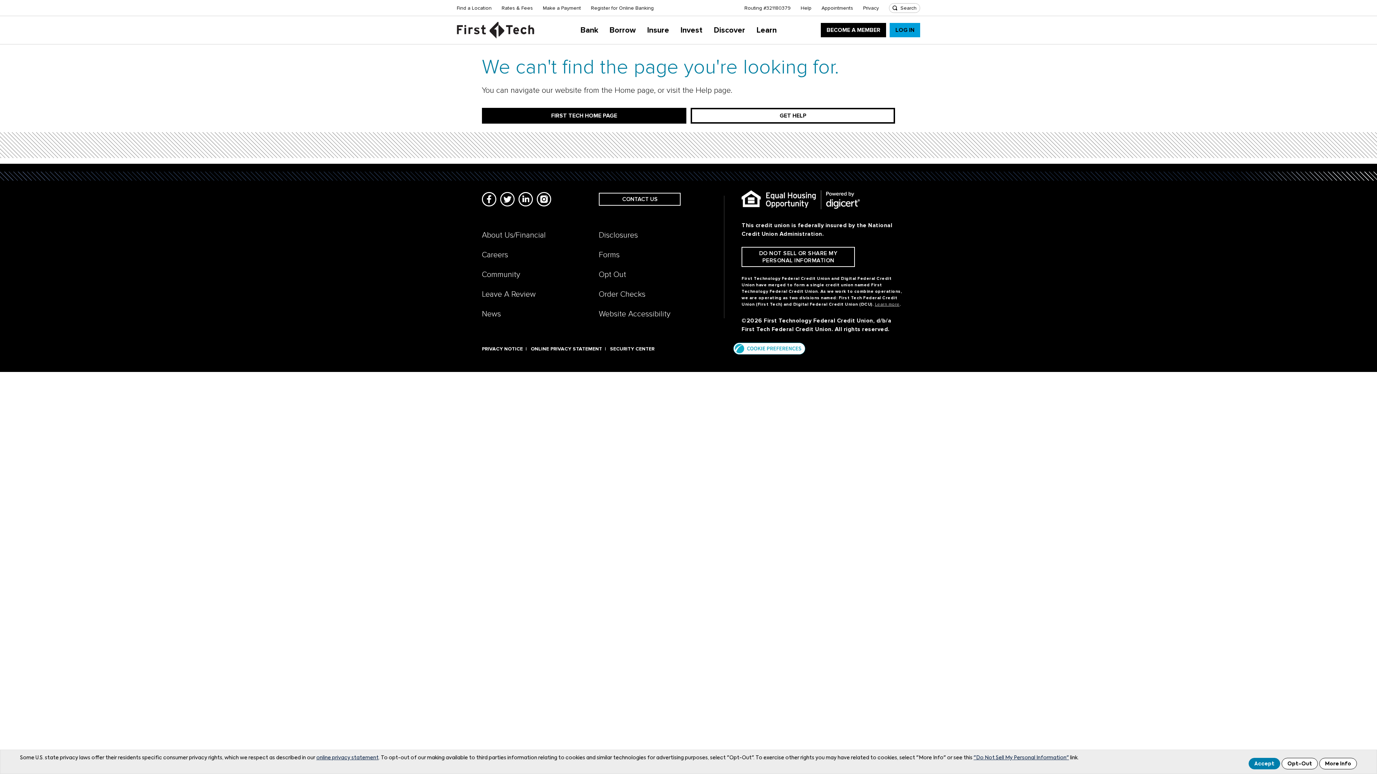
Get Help (793, 115)
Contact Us (640, 199)
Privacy (871, 8)
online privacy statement (347, 757)
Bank (589, 30)
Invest (691, 30)
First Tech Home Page (584, 115)
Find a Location (474, 8)
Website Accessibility (635, 314)
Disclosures (618, 235)
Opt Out (612, 275)
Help (806, 8)
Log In (904, 30)
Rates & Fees (517, 8)
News (491, 314)
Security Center (632, 349)
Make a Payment (562, 8)
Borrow (623, 30)
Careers (495, 255)
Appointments (837, 8)
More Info (1338, 763)
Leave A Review (509, 294)
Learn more (887, 304)
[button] (769, 348)
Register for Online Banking (622, 8)
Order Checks (622, 294)
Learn (767, 30)
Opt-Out (1299, 763)
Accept (1264, 763)
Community (501, 275)
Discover (729, 30)
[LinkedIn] (526, 199)
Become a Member (853, 30)
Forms (609, 255)
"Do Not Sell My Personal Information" (1021, 757)
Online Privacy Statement (566, 349)
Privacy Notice (502, 349)
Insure (658, 30)
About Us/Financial (514, 235)
